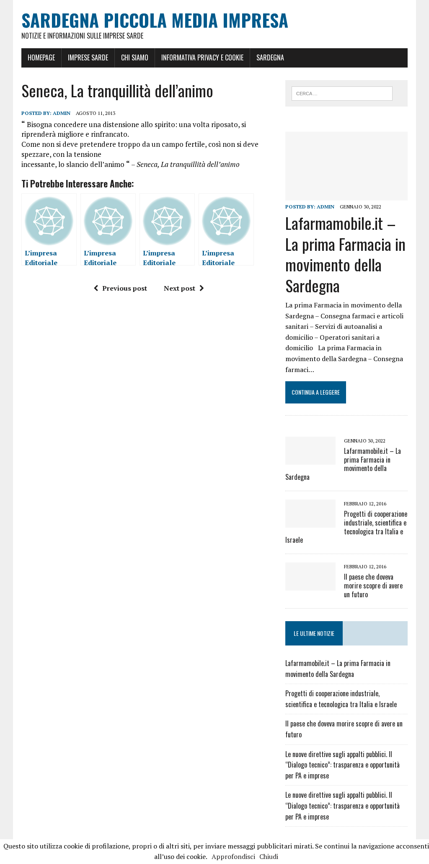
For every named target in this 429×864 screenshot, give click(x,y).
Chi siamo (134, 57)
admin (61, 113)
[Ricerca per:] (342, 92)
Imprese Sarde (88, 57)
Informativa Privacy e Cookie (202, 57)
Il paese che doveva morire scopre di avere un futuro (373, 585)
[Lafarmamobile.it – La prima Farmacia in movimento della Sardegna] (346, 195)
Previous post (124, 288)
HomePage (41, 57)
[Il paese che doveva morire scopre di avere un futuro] (310, 585)
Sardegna (270, 57)
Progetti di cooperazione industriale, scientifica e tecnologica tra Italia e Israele (346, 527)
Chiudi (268, 856)
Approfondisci (233, 856)
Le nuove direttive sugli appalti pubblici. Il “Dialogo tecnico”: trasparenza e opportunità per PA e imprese (342, 765)
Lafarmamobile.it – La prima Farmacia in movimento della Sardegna (345, 254)
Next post (179, 288)
